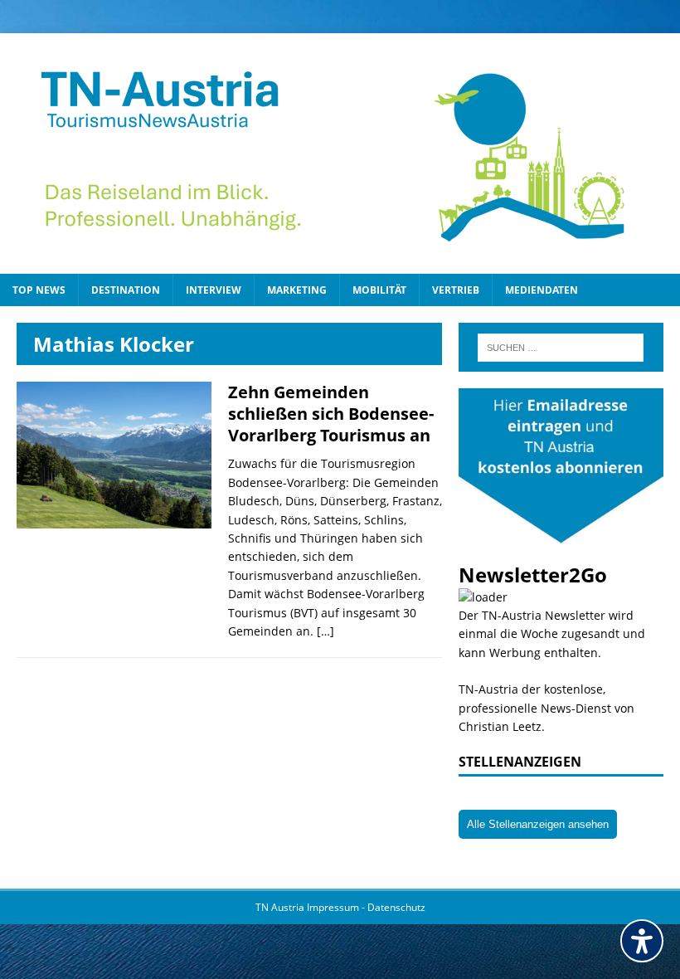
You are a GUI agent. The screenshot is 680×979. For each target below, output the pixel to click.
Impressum (334, 907)
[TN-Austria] (340, 153)
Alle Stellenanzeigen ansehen (538, 824)
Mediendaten (541, 290)
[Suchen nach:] (561, 348)
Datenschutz (396, 907)
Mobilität (379, 290)
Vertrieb (455, 290)
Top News (39, 290)
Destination (125, 290)
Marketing (297, 290)
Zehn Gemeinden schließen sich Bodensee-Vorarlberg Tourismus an (331, 413)
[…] (325, 631)
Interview (213, 290)
